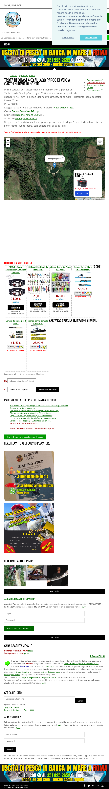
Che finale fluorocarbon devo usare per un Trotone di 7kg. (34, 410)
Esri (91, 199)
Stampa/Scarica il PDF (96, 82)
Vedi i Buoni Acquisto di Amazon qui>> (81, 663)
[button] (54, 165)
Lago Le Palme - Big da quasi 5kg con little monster (31, 415)
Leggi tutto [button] (71, 30)
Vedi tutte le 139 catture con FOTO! (24, 423)
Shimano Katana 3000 (27, 114)
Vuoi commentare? (95, 80)
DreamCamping (22, 672)
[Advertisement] (54, 230)
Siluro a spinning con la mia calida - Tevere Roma (30, 413)
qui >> (26, 653)
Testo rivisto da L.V (94, 90)
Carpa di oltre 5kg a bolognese (22, 408)
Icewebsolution (22, 787)
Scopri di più (82, 193)
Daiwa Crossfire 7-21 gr (25, 111)
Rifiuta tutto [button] (68, 38)
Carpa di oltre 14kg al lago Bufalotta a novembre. (30, 420)
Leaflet (80, 199)
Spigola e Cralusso (12, 707)
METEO (90, 87)
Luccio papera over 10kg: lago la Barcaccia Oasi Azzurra (33, 418)
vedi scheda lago (63, 107)
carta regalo (50, 666)
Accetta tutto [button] (91, 38)
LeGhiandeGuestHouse (50, 672)
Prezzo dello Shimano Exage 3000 (19, 710)
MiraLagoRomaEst (12, 674)
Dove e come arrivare (95, 85)
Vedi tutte (54, 591)
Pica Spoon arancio (26, 118)
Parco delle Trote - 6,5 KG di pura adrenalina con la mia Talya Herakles (39, 405)
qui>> (84, 607)
